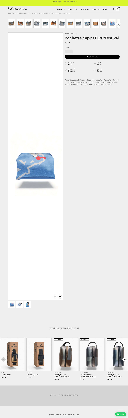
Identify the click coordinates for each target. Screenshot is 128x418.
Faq (77, 9)
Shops (70, 9)
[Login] (113, 9)
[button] (60, 297)
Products (60, 9)
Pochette (44, 13)
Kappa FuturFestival (31, 13)
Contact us (95, 9)
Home (10, 13)
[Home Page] (17, 9)
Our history (85, 9)
